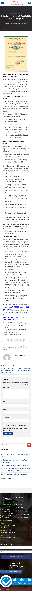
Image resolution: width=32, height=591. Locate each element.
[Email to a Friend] (17, 340)
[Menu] (2, 3)
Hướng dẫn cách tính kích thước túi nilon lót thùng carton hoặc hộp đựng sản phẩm (15, 470)
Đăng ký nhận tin (16, 557)
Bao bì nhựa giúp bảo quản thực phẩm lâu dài (14, 474)
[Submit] (29, 445)
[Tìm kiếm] (29, 3)
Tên (4, 402)
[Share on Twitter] (14, 340)
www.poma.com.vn (16, 334)
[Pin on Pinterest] (20, 340)
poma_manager (25, 23)
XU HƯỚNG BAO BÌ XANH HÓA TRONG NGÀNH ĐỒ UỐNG (15, 456)
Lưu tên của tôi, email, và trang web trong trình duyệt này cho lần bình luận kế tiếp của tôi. (15, 428)
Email (5, 409)
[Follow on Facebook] (10, 566)
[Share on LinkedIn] (23, 340)
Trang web (6, 417)
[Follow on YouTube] (22, 566)
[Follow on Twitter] (18, 566)
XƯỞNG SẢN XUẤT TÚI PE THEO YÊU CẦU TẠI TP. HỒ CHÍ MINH (15, 461)
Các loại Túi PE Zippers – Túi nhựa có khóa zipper (15, 465)
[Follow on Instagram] (14, 566)
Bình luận (6, 387)
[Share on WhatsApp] (8, 340)
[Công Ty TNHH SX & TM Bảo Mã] (16, 3)
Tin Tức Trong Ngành (16, 13)
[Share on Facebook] (11, 340)
